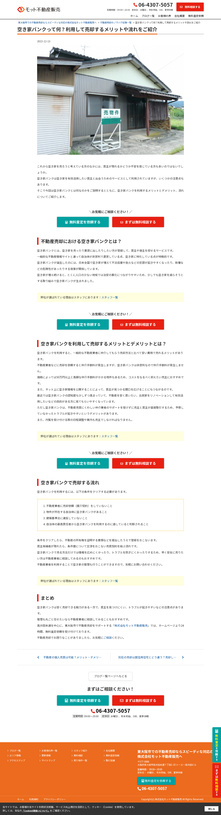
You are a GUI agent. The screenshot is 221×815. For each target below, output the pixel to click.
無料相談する (192, 7)
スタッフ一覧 (109, 297)
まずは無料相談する (140, 221)
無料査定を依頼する (84, 221)
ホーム (134, 16)
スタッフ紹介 (80, 750)
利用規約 (33, 799)
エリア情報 (15, 755)
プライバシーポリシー (54, 799)
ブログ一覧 (148, 16)
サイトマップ (48, 760)
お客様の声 (164, 16)
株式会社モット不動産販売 (131, 625)
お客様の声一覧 (49, 750)
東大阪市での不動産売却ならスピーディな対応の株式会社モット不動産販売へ (175, 754)
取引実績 (110, 760)
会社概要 (179, 16)
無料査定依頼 (196, 16)
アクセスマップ (17, 760)
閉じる (211, 809)
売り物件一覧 (80, 760)
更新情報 (46, 755)
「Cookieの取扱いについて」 (36, 810)
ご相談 (107, 637)
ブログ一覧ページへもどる (110, 676)
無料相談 (78, 755)
